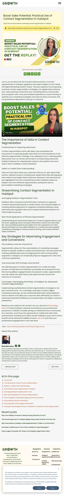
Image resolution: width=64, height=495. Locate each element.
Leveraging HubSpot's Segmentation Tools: (18, 392)
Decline (53, 488)
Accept (39, 488)
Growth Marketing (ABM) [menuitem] (45, 462)
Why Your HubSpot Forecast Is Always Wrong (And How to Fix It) (24, 415)
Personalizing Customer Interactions (16, 401)
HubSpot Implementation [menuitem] (47, 456)
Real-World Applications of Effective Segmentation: (21, 395)
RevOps (41, 327)
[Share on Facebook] (25, 74)
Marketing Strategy (32, 327)
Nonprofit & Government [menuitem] (56, 456)
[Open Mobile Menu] (60, 3)
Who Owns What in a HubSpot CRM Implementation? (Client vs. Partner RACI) (28, 423)
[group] (32, 28)
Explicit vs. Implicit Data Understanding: (17, 386)
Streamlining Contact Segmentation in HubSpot (19, 389)
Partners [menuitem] (35, 455)
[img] (54, 28)
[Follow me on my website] (16, 346)
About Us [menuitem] (35, 452)
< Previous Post (10, 367)
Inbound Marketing (13, 327)
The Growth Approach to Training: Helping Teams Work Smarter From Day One (28, 419)
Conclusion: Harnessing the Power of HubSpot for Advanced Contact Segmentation (31, 406)
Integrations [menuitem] (46, 452)
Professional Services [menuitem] (56, 465)
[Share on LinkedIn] (32, 74)
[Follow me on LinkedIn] (19, 346)
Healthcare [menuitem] (55, 452)
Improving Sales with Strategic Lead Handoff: (18, 403)
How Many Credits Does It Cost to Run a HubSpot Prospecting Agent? (25, 427)
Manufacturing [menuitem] (57, 461)
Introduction (8, 380)
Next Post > (56, 367)
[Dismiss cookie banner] (58, 469)
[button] (6, 28)
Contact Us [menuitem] (36, 459)
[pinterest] (35, 74)
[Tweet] (29, 74)
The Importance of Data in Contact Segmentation (20, 383)
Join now (40, 318)
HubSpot (23, 327)
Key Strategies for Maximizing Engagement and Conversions (23, 398)
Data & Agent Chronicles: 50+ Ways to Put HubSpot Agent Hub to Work (26, 431)
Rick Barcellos (28, 70)
